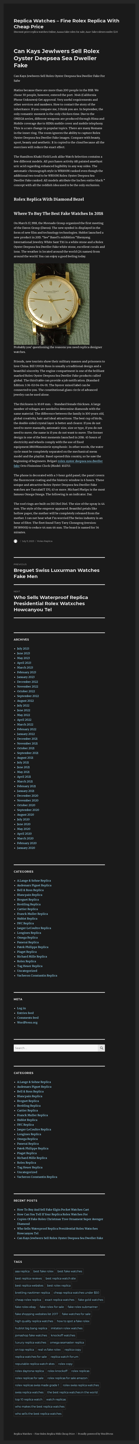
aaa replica (22, 1271)
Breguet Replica (28, 899)
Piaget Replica (27, 951)
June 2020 (24, 824)
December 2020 (27, 795)
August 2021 (25, 757)
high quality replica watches (34, 1321)
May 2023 (23, 658)
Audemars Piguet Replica (34, 885)
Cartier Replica (27, 909)
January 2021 (25, 791)
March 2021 (25, 781)
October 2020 (26, 805)
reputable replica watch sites (34, 1364)
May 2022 (23, 715)
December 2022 (27, 681)
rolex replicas (80, 1371)
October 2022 (26, 691)
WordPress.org (27, 1022)
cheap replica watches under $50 (76, 1292)
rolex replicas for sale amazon (67, 1378)
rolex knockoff (57, 1371)
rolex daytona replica (29, 1371)
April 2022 (24, 719)
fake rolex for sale (52, 1307)
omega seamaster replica (67, 1342)
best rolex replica (59, 1285)
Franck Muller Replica (32, 913)
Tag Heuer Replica (29, 966)
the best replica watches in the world (72, 1392)
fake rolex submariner (83, 1307)
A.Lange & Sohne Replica (34, 880)
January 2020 (26, 848)
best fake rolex (43, 1271)
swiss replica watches (29, 1392)
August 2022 (25, 700)
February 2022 (26, 729)
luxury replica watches (30, 1342)
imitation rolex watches (66, 1328)
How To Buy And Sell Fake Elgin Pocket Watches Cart (53, 1209)
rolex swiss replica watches (81, 1385)
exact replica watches (59, 1299)
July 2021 (23, 762)
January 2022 (26, 734)
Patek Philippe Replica (32, 947)
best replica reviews (28, 1278)
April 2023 (24, 662)
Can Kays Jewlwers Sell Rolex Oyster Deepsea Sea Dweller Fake (60, 1238)
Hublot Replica (27, 918)
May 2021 (23, 772)
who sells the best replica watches (38, 1413)
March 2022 (25, 724)
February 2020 (27, 843)
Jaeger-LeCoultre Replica (34, 928)
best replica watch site (61, 1278)
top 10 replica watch (28, 1399)
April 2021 (24, 776)
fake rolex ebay (25, 1307)
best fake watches (69, 1271)
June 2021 (23, 767)
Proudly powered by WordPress (95, 1433)
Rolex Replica (44, 541)
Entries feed (25, 1013)
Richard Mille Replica (32, 956)
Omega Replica (27, 937)
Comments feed (27, 1017)
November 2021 (27, 743)
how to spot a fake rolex (73, 1321)
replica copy (73, 1349)
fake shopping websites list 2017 (36, 1314)
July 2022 (23, 705)
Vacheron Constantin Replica (37, 975)
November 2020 (27, 800)
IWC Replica (25, 923)
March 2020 (25, 838)
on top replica (24, 1349)
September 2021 (27, 753)
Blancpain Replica (29, 895)
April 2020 (24, 833)
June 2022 (23, 710)
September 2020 (28, 810)
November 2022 (27, 686)
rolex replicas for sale (29, 1378)
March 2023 (25, 667)
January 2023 (26, 677)
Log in (21, 1008)
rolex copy (65, 1364)
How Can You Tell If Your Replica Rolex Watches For (52, 1214)
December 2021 (27, 738)
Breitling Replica (29, 904)
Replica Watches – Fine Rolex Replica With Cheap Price (44, 1433)
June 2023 (23, 653)
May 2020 (23, 829)
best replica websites (29, 1285)
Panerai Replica (28, 942)
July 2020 (23, 819)
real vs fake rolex (49, 1349)
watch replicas (56, 1399)
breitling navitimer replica (32, 1292)
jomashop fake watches (31, 1335)
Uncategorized (27, 970)
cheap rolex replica (28, 1299)
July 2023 (23, 648)
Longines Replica (29, 932)
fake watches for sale (76, 1314)
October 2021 (25, 748)
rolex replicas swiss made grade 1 (37, 1385)
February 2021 (26, 786)
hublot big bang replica (31, 1328)
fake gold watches (90, 1299)
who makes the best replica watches (39, 1406)
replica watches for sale (31, 1356)
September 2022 (28, 696)
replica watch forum (64, 1356)
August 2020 (25, 814)
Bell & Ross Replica (30, 890)
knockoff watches (63, 1335)
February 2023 (26, 672)
